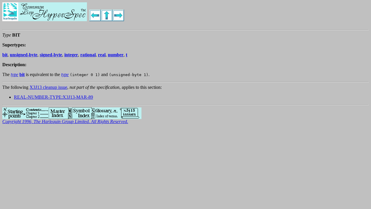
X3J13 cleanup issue (48, 87)
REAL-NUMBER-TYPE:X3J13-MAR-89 (53, 97)
